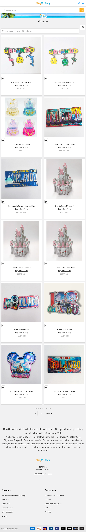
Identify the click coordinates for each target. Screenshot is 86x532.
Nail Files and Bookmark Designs (14, 495)
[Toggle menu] (3, 3)
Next (48, 413)
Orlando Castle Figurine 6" (64, 206)
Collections (49, 508)
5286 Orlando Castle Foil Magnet (21, 391)
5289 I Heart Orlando (21, 329)
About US (5, 500)
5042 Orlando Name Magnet (21, 82)
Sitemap (5, 516)
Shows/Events (7, 508)
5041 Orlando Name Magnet (64, 82)
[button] (82, 27)
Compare (3, 78)
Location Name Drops (53, 504)
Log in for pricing (21, 85)
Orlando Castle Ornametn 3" (64, 268)
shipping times (13, 447)
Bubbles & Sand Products (54, 495)
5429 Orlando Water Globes (21, 144)
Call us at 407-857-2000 (43, 474)
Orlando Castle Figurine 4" (21, 268)
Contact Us (6, 504)
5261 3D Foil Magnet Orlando (64, 391)
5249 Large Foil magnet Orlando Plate (21, 206)
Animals (48, 512)
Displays (48, 500)
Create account (7, 512)
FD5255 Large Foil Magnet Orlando (64, 144)
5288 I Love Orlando (64, 329)
